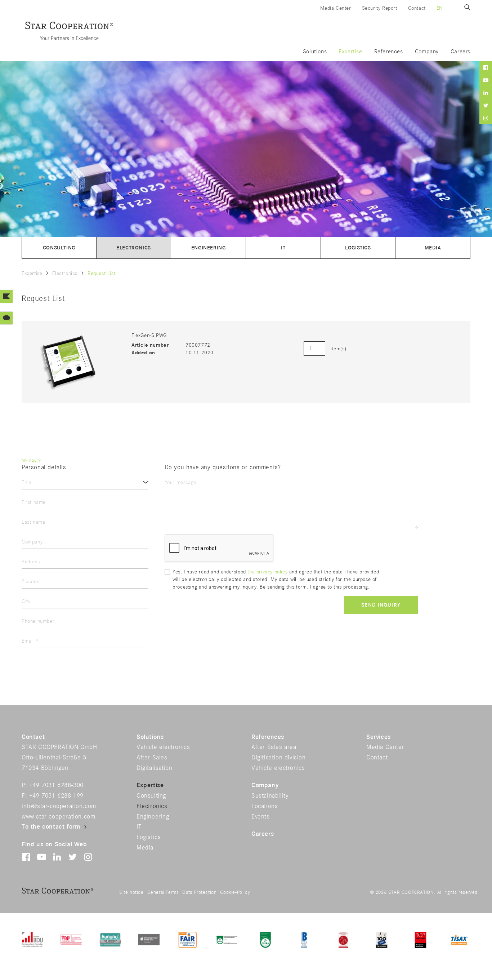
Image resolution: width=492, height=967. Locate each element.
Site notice (131, 892)
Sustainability (270, 796)
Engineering (208, 247)
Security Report (379, 8)
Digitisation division (278, 757)
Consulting (59, 247)
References (388, 52)
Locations (264, 806)
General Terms (163, 892)
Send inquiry (381, 605)
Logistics (358, 247)
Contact (417, 8)
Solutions (315, 52)
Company (427, 52)
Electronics (133, 247)
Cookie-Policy (235, 892)
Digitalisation (154, 768)
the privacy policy (268, 572)
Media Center (335, 8)
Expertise (350, 52)
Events (260, 816)
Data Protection (199, 892)
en (440, 8)
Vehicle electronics (163, 747)
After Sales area (273, 747)
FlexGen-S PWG (149, 335)
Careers (460, 52)
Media (433, 247)
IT (283, 247)
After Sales (152, 757)
